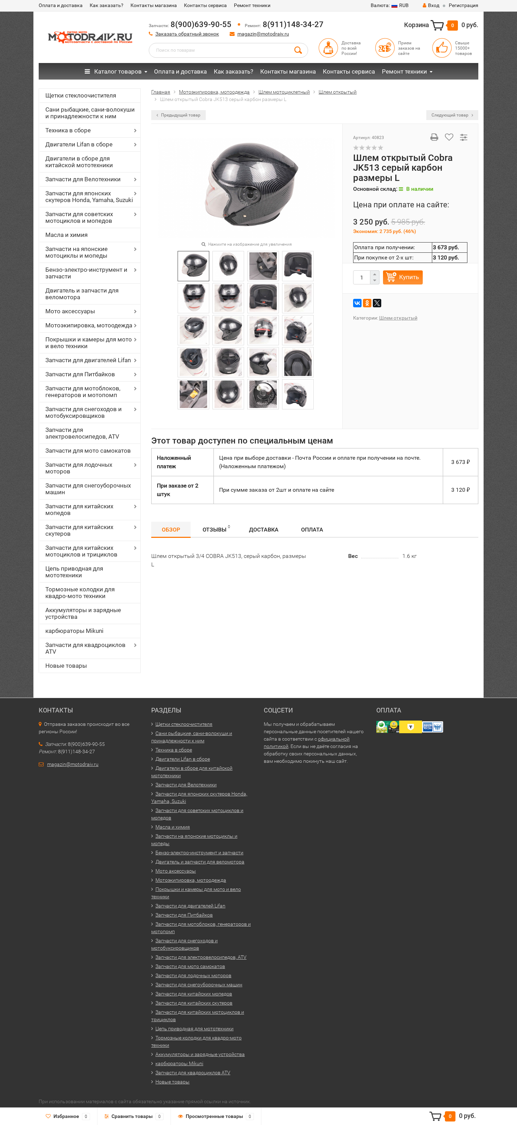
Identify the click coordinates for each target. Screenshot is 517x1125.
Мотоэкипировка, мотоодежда (88, 325)
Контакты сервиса (205, 5)
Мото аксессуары (70, 311)
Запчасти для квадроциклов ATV (85, 648)
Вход (433, 5)
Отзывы (216, 528)
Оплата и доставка (61, 5)
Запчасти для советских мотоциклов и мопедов (79, 217)
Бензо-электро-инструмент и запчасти (86, 273)
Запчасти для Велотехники (83, 179)
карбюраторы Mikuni (74, 630)
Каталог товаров (117, 71)
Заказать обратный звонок (187, 34)
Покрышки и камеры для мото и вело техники (88, 343)
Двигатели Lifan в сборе (79, 144)
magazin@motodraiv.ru (263, 34)
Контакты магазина (153, 5)
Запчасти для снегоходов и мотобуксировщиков (83, 412)
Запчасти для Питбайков (80, 374)
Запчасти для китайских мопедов (79, 509)
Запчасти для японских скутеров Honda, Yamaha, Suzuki (89, 196)
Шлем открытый (398, 318)
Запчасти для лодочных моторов (78, 468)
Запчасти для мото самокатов (88, 450)
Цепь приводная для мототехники (74, 572)
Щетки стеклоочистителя (80, 95)
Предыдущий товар (180, 115)
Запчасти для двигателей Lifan (88, 360)
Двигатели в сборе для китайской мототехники (79, 162)
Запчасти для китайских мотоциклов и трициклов (81, 551)
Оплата (312, 529)
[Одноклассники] (367, 303)
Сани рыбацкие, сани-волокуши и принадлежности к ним (90, 113)
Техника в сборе (68, 130)
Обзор (171, 529)
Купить (409, 277)
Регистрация (463, 5)
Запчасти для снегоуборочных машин (88, 489)
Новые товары (66, 665)
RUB (390, 5)
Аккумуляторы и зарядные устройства (83, 613)
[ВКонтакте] (357, 303)
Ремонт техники (252, 5)
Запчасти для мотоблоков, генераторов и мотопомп (82, 391)
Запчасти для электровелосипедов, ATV (82, 433)
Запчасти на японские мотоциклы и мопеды (76, 252)
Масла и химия (66, 234)
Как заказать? (106, 5)
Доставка (264, 529)
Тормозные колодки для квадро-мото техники (80, 592)
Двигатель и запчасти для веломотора (82, 294)
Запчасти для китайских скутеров (79, 530)
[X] (377, 303)
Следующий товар (451, 115)
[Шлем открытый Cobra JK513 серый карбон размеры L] (246, 187)
